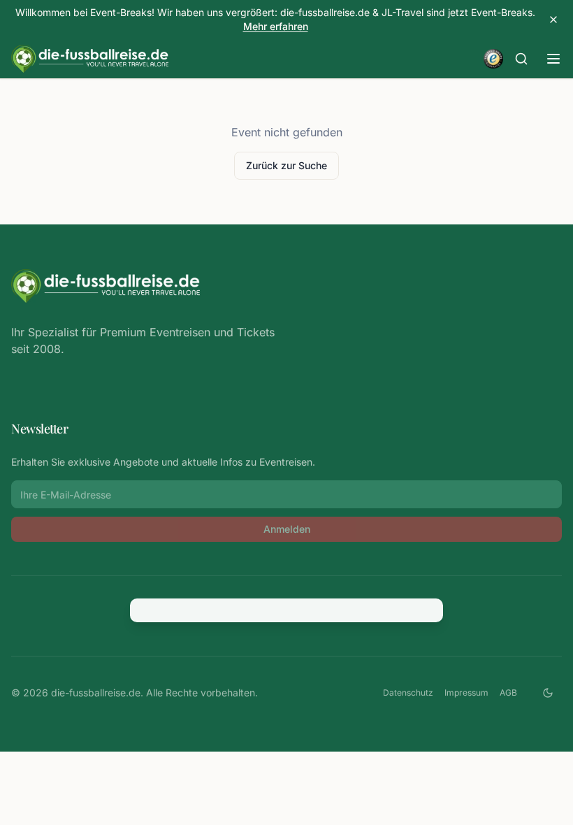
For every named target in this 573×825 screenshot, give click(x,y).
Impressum (466, 692)
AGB (508, 692)
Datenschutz (408, 692)
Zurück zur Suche (286, 165)
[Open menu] (553, 59)
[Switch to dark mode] (548, 693)
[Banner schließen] (553, 19)
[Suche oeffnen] (521, 58)
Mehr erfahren (275, 26)
